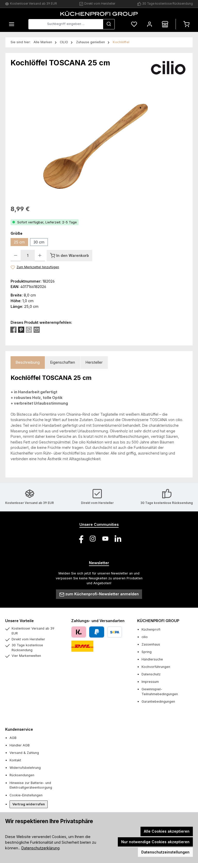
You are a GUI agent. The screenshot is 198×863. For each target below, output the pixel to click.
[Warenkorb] (186, 24)
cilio (145, 637)
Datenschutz (151, 674)
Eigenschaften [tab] (62, 362)
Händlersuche (152, 659)
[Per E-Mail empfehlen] (36, 330)
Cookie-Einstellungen (26, 795)
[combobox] (65, 24)
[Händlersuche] (165, 24)
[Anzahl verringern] (16, 255)
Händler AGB (20, 745)
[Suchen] (109, 24)
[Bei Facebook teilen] (13, 330)
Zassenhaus (151, 644)
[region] (99, 143)
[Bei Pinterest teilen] (21, 330)
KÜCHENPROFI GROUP (158, 620)
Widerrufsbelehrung (25, 768)
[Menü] (11, 24)
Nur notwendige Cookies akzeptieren (155, 842)
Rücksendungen (22, 775)
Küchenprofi (151, 629)
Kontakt (15, 760)
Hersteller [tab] (94, 362)
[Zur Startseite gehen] (99, 13)
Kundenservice (19, 729)
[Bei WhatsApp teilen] (29, 330)
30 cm (39, 242)
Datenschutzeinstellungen (165, 852)
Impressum (150, 682)
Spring (147, 652)
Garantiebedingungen (158, 701)
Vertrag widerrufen (28, 804)
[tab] (28, 362)
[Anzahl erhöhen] (40, 255)
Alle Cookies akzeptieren (166, 831)
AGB (13, 738)
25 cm (19, 242)
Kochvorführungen (156, 667)
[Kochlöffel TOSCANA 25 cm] (99, 143)
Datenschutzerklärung (40, 848)
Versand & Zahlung (24, 753)
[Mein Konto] (149, 24)
